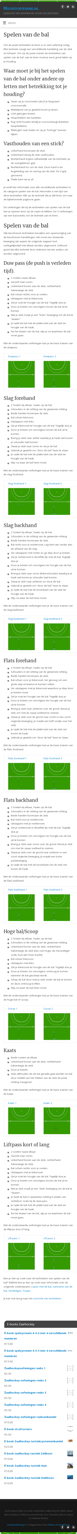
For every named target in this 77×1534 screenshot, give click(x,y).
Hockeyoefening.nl (21, 8)
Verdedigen (14, 1290)
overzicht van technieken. (47, 1298)
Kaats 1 (12, 1103)
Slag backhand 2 (53, 618)
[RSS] (72, 7)
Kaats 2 (48, 1103)
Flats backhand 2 (53, 889)
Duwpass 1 (14, 356)
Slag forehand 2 (53, 483)
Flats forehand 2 (53, 758)
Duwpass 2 (50, 356)
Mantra (52, 1524)
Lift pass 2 (49, 1238)
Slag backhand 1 (17, 618)
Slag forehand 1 (17, 483)
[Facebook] (62, 7)
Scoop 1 (12, 1008)
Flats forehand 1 (17, 758)
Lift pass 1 (14, 1238)
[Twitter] (67, 7)
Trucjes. (27, 1290)
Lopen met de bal (41, 1286)
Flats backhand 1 (17, 889)
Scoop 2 (48, 1008)
